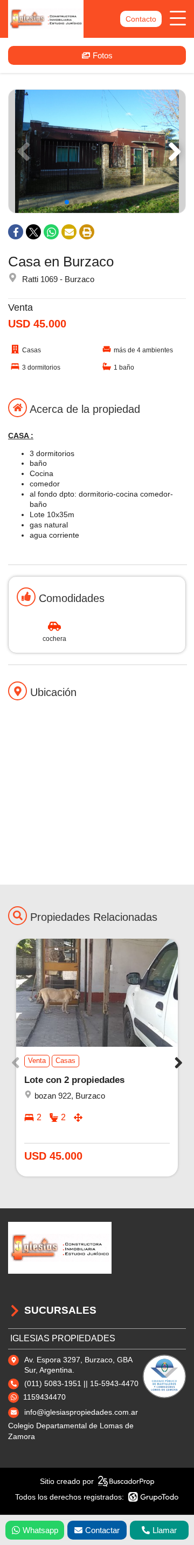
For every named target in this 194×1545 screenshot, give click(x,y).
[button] (172, 151)
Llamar (165, 1530)
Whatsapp (40, 1530)
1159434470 (44, 1397)
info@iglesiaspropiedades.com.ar (81, 1412)
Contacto (141, 19)
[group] (97, 151)
